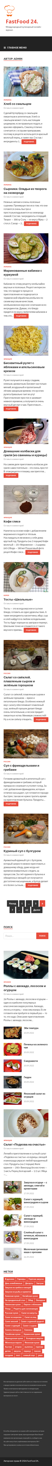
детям (8, 1351)
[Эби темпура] (13, 1038)
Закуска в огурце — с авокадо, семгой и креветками (35, 1185)
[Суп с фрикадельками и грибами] (26, 745)
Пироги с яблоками (32, 1304)
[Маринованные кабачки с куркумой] (26, 249)
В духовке (9, 1279)
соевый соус (29, 1355)
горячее (39, 1347)
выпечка (29, 1347)
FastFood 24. (22, 21)
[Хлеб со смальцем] (26, 83)
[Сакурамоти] (13, 1071)
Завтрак (40, 1283)
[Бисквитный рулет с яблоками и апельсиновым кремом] (26, 342)
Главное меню (17, 47)
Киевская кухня (12, 1296)
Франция (8, 359)
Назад (12, 903)
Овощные (40, 1300)
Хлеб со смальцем (17, 103)
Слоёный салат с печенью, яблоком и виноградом (35, 1235)
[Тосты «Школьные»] (26, 578)
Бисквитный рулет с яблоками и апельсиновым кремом (24, 367)
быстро (8, 1347)
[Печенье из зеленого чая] (13, 1054)
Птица (8, 1309)
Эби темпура (31, 1028)
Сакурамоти (31, 1060)
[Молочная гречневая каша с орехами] (13, 1259)
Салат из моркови (13, 1317)
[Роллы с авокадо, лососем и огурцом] (26, 979)
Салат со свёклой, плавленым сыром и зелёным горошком (19, 681)
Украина (7, 100)
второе (18, 1347)
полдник (9, 1355)
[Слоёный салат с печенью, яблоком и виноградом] (13, 1242)
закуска (17, 1351)
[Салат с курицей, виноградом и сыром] (13, 1209)
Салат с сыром (30, 1325)
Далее (36, 909)
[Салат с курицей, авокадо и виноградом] (13, 1225)
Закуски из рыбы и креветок (18, 1292)
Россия (7, 673)
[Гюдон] (13, 1087)
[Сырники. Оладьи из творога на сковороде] (26, 167)
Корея (6, 595)
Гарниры (21, 1279)
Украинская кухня (32, 1334)
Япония (7, 982)
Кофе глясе (12, 521)
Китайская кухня (30, 1296)
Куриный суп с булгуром (22, 851)
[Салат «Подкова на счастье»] (26, 1137)
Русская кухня (11, 1313)
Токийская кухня (13, 1334)
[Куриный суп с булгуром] (26, 830)
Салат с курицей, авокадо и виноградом (33, 1218)
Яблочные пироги (13, 1342)
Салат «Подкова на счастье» (25, 1144)
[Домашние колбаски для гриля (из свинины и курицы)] (26, 432)
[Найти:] (26, 936)
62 (26, 909)
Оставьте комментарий (14, 108)
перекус (27, 1351)
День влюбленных (13, 1283)
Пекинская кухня (13, 1304)
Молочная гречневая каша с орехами (36, 1251)
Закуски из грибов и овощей (18, 1287)
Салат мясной (11, 1321)
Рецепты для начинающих (26, 1309)
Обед (30, 1300)
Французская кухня (14, 1338)
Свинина (28, 1330)
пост (18, 1355)
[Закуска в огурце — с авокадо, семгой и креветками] (13, 1192)
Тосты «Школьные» (18, 599)
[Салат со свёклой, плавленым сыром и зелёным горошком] (26, 656)
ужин (40, 1355)
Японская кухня (32, 1342)
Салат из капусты (29, 1313)
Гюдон (27, 1077)
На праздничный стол (15, 1300)
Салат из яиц (30, 1317)
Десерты (29, 1283)
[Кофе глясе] (26, 501)
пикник (37, 1351)
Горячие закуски (36, 1279)
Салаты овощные (13, 1330)
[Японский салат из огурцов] (13, 1103)
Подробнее (29, 142)
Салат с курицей (12, 1325)
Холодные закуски (34, 1338)
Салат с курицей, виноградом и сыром (36, 1201)
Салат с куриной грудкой (32, 1321)
